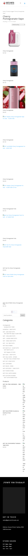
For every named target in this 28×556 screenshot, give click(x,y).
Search (22, 315)
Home (4, 11)
